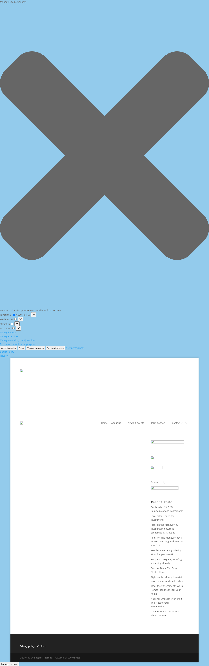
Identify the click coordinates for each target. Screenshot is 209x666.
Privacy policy (27, 646)
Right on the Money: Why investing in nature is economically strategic (164, 528)
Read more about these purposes (18, 344)
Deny (21, 348)
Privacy (4, 355)
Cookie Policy (7, 351)
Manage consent (9, 664)
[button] (104, 156)
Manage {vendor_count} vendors (17, 340)
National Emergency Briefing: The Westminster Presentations (167, 602)
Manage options (9, 332)
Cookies (41, 646)
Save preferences (55, 348)
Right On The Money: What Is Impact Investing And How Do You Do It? (167, 541)
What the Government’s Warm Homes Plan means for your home (167, 589)
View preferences (35, 348)
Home (104, 422)
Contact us (178, 422)
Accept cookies (8, 348)
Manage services (9, 336)
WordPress (74, 657)
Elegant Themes (43, 657)
